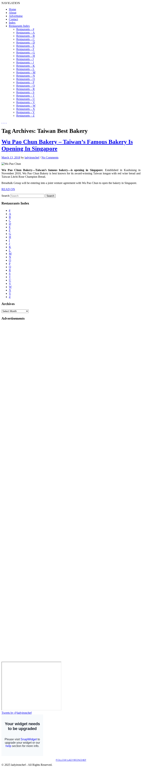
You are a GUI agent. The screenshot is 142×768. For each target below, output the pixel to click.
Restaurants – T (25, 95)
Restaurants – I (25, 59)
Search (5, 195)
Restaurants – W (26, 105)
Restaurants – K (25, 65)
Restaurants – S (25, 92)
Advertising (16, 16)
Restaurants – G (25, 52)
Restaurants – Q (25, 85)
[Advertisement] (16, 379)
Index (12, 22)
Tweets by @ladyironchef (16, 712)
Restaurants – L (25, 69)
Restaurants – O (25, 79)
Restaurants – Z (25, 115)
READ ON (8, 189)
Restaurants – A (25, 32)
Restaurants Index (19, 25)
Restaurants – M (25, 72)
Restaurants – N (25, 75)
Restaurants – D (25, 42)
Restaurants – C (25, 39)
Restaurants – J (25, 62)
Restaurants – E (25, 45)
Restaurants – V (25, 102)
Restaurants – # (25, 29)
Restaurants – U (25, 99)
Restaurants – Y (25, 112)
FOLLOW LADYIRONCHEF (71, 760)
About (12, 12)
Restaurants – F (25, 49)
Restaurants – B (25, 35)
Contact (13, 19)
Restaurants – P (25, 82)
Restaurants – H (25, 55)
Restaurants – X (25, 109)
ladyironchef (32, 157)
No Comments (49, 157)
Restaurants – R (25, 89)
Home (12, 9)
